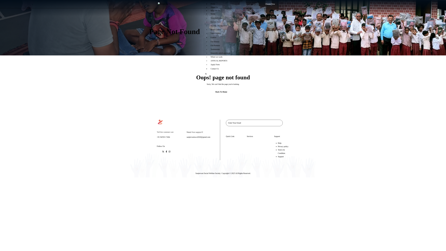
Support (281, 157)
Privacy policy (283, 146)
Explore (213, 37)
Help (279, 143)
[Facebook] (166, 152)
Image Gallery (216, 30)
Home (213, 4)
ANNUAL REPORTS (219, 61)
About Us (214, 7)
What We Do (215, 11)
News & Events (216, 18)
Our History (215, 42)
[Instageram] (169, 152)
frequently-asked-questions (220, 53)
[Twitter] (163, 152)
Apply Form (215, 65)
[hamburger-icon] (205, 2)
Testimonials (215, 49)
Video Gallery (216, 33)
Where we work (216, 57)
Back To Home (221, 92)
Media (213, 14)
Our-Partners (215, 45)
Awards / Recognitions (219, 26)
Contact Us (215, 69)
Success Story (216, 22)
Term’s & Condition (281, 151)
